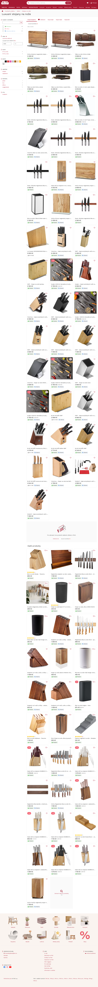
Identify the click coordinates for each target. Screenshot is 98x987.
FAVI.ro (57, 978)
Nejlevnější (59, 19)
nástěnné (5, 73)
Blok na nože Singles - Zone (82, 705)
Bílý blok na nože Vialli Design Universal (86, 672)
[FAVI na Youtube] (10, 967)
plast (3, 80)
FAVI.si (35, 980)
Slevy (85, 941)
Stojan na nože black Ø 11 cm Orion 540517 (62, 607)
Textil (42, 927)
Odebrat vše (56, 538)
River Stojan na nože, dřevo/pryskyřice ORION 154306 (65, 738)
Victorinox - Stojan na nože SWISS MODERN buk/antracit (42, 382)
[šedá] (13, 61)
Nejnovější (50, 19)
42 (46, 550)
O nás (45, 953)
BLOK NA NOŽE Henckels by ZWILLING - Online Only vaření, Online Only (47, 448)
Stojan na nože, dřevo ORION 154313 (85, 607)
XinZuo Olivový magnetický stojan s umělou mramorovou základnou (69, 218)
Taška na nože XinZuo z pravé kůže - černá (62, 87)
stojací (4, 71)
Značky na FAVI (48, 957)
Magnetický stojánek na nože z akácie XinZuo (63, 574)
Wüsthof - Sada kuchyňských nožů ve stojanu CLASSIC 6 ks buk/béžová (46, 514)
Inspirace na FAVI (48, 959)
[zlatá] (20, 61)
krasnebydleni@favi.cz (11, 953)
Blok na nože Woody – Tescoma (35, 574)
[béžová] (18, 61)
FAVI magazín (47, 961)
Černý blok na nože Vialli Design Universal (38, 639)
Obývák (27, 941)
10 (94, 714)
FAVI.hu (61, 978)
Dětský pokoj (56, 941)
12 (94, 682)
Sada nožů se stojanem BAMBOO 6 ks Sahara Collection (42, 837)
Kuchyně (85, 927)
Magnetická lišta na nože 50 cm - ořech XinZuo (64, 771)
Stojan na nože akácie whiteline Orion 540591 (63, 672)
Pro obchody (47, 964)
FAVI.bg (86, 978)
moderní (4, 94)
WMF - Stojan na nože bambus (35, 284)
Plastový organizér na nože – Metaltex (85, 738)
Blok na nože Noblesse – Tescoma (36, 738)
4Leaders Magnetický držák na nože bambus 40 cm (41, 607)
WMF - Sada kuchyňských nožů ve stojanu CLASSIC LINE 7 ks (44, 350)
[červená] (8, 61)
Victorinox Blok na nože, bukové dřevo (37, 152)
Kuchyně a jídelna (10, 11)
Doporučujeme (32, 19)
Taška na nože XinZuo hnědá (82, 54)
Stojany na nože (26, 11)
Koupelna (13, 941)
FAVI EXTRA (47, 966)
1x (34, 572)
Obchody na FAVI (48, 955)
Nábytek (13, 927)
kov (3, 83)
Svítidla (56, 927)
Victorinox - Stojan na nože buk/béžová (62, 481)
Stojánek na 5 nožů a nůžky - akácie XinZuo (63, 639)
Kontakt (6, 955)
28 (46, 616)
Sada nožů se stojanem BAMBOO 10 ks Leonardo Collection (43, 771)
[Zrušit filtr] (14, 40)
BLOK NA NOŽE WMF (56, 415)
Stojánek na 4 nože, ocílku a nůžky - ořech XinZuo (41, 672)
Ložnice (42, 941)
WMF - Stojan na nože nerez (82, 382)
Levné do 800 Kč (7, 38)
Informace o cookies (49, 970)
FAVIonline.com (8, 978)
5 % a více (5, 51)
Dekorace (27, 927)
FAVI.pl (52, 978)
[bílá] (3, 61)
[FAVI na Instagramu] (7, 967)
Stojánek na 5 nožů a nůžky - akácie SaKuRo (39, 705)
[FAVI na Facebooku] (4, 967)
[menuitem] (4, 7)
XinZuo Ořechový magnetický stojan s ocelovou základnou (67, 54)
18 (70, 583)
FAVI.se (75, 978)
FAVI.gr (91, 978)
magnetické (5, 87)
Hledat (68, 2)
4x (82, 736)
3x (34, 637)
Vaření (18, 11)
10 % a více (5, 53)
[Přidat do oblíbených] (94, 30)
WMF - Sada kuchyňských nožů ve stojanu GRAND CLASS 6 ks (68, 317)
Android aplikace (91, 953)
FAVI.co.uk (80, 978)
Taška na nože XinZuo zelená (35, 87)
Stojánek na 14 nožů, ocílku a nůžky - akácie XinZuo (65, 705)
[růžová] (10, 61)
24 (94, 649)
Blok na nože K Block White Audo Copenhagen (39, 218)
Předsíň (71, 941)
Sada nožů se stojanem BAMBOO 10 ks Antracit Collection (66, 869)
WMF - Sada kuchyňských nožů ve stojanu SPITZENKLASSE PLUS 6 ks (70, 350)
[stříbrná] (3, 64)
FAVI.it (70, 978)
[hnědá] (15, 61)
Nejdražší (67, 19)
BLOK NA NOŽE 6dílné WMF (58, 448)
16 (46, 583)
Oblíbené (42, 19)
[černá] (6, 61)
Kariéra (5, 957)
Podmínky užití (48, 968)
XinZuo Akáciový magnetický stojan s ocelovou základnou (42, 54)
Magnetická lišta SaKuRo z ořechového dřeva (39, 804)
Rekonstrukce (70, 927)
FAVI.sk (47, 978)
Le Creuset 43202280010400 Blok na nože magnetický (42, 251)
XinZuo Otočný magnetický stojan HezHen (38, 902)
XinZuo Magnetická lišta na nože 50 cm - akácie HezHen (66, 804)
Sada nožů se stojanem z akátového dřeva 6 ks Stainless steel (44, 869)
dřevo (4, 85)
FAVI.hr (66, 978)
